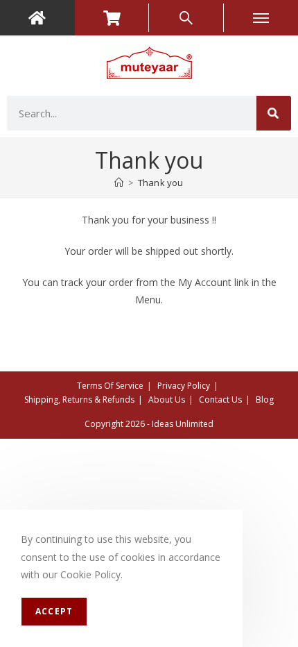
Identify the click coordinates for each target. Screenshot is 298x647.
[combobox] (131, 113)
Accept (54, 611)
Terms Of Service (110, 386)
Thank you (161, 182)
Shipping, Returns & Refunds (79, 399)
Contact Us (220, 399)
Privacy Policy (183, 386)
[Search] (273, 113)
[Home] (118, 182)
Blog (265, 399)
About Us (166, 399)
